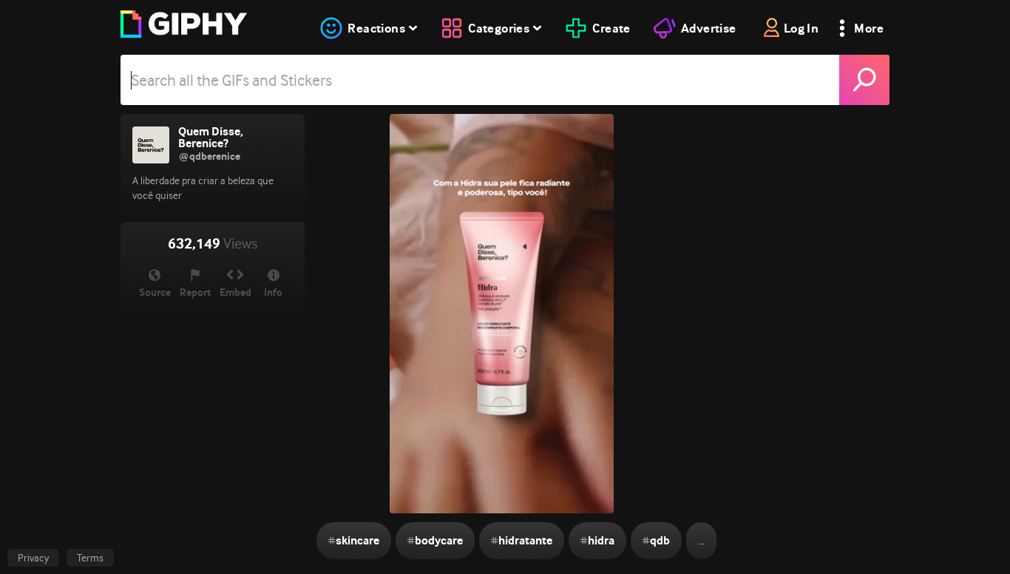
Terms (90, 558)
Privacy (33, 558)
